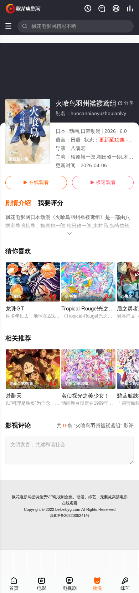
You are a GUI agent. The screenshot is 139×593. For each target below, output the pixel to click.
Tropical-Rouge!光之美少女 (93, 309)
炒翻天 (14, 396)
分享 (126, 103)
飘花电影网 (21, 497)
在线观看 (36, 182)
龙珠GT (15, 309)
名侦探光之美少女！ (85, 396)
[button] (21, 203)
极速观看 (103, 182)
